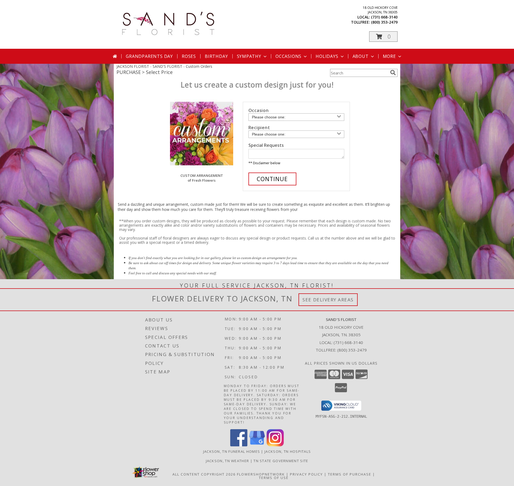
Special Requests (266, 145)
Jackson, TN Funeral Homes (231, 451)
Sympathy (249, 56)
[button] (383, 36)
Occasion (258, 110)
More (389, 56)
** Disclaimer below (264, 162)
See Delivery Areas (328, 300)
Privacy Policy (306, 474)
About (361, 56)
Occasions (288, 56)
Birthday (216, 56)
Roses (189, 56)
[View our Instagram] (275, 444)
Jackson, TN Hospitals (287, 451)
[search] (393, 73)
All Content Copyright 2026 (204, 474)
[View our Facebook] (238, 444)
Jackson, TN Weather (227, 460)
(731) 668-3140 (384, 17)
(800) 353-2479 (384, 22)
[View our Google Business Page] (257, 444)
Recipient (259, 127)
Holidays (327, 56)
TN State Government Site (281, 460)
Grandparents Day (149, 56)
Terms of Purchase (349, 474)
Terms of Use (274, 477)
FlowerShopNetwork (261, 474)
